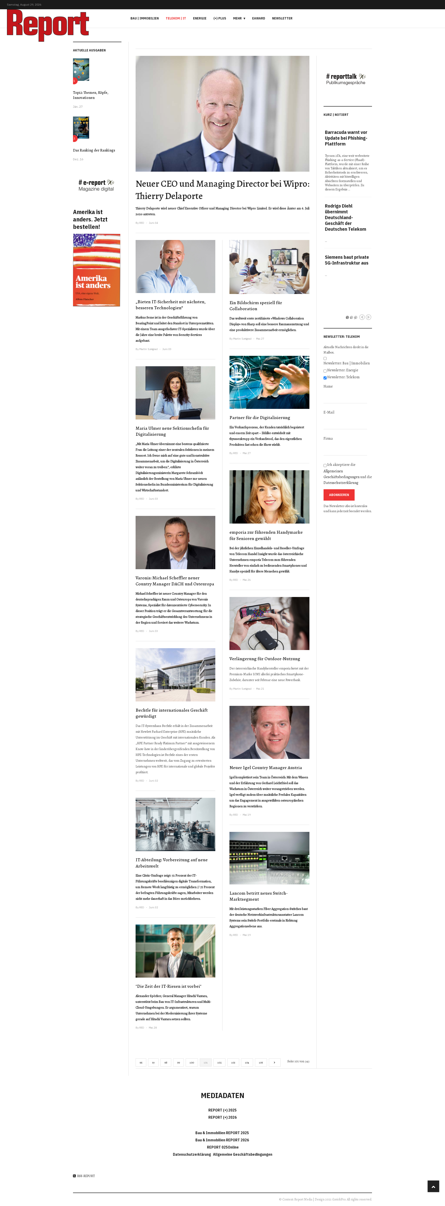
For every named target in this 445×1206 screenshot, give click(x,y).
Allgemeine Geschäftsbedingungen (242, 1154)
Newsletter (282, 18)
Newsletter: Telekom (343, 377)
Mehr (237, 18)
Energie (200, 18)
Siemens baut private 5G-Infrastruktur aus (347, 260)
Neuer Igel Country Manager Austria (265, 767)
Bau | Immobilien (144, 18)
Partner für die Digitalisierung (259, 417)
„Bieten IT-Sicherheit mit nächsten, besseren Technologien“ (171, 305)
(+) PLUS (219, 18)
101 (206, 1062)
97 (153, 1062)
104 (247, 1062)
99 (178, 1062)
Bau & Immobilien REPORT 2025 (222, 1132)
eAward (258, 18)
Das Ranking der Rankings (94, 150)
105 (261, 1062)
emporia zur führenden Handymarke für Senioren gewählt (266, 535)
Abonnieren (339, 495)
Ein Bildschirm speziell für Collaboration (255, 306)
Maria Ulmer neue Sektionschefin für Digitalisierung (172, 431)
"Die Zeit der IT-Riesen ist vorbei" (168, 986)
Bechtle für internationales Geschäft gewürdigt (172, 713)
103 (233, 1062)
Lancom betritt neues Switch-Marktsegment (258, 896)
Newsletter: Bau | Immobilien (347, 363)
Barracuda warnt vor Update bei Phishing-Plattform (346, 138)
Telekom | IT (176, 18)
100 (192, 1062)
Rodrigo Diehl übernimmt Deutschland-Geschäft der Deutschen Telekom (345, 217)
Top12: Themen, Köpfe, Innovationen (90, 95)
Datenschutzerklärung (341, 482)
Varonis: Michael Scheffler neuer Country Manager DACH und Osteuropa (175, 581)
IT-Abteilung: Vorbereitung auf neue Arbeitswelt (172, 863)
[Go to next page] (275, 1062)
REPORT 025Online (222, 1147)
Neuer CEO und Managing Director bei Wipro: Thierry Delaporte (222, 189)
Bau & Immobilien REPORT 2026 (222, 1140)
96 (141, 1062)
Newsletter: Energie (342, 370)
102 (219, 1062)
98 (165, 1062)
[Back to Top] (433, 1186)
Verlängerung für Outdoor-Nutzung (264, 659)
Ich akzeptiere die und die (348, 473)
